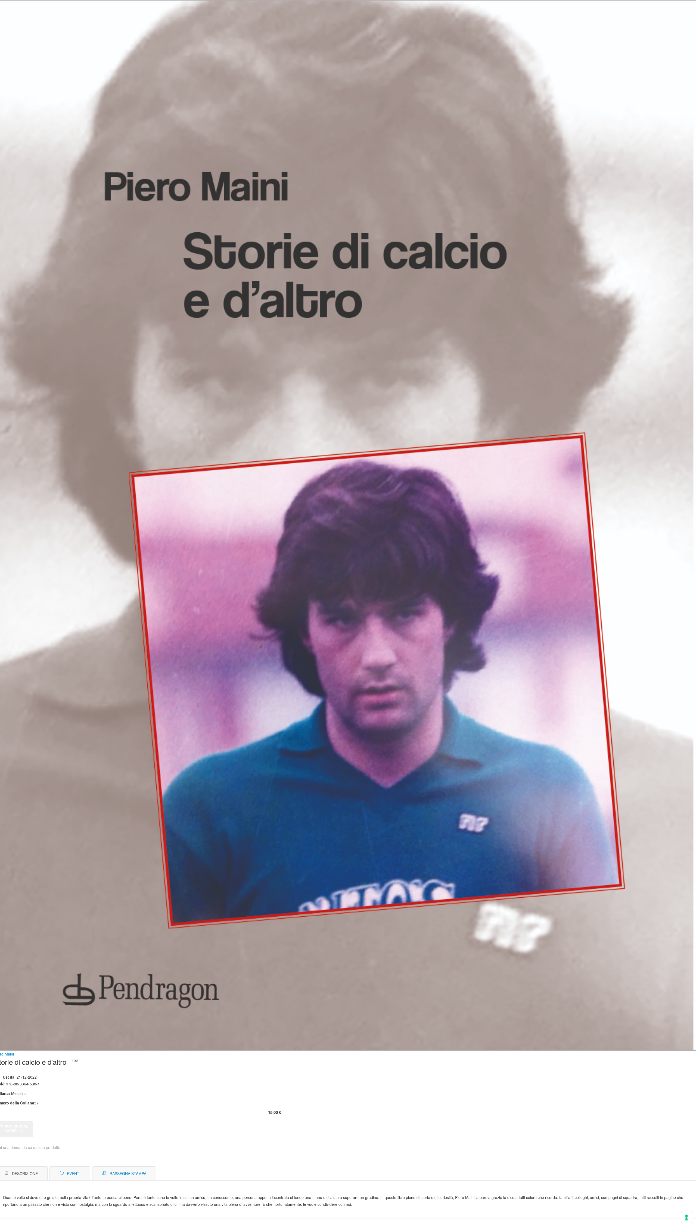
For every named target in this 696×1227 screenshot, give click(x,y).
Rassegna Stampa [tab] (128, 1173)
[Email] (670, 1173)
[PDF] (654, 1173)
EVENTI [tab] (73, 1173)
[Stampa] (662, 1173)
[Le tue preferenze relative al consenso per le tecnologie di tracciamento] (686, 1217)
